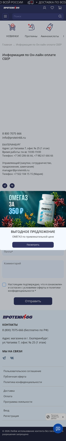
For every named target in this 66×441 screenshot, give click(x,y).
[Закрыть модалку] (60, 196)
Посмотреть (33, 244)
